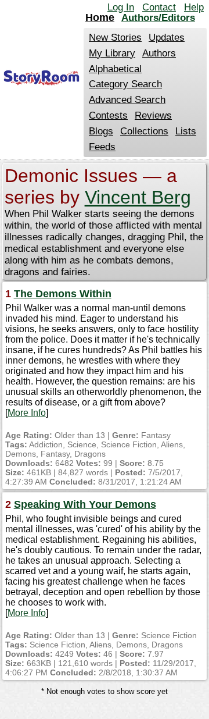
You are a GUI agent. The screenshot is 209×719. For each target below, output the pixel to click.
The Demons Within (62, 294)
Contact (159, 7)
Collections (144, 131)
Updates (167, 37)
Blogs (101, 131)
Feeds (102, 146)
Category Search (125, 84)
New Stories (115, 37)
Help (194, 7)
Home (99, 17)
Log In (120, 7)
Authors (159, 53)
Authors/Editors (158, 17)
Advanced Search (127, 99)
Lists (185, 131)
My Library (112, 53)
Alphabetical (115, 68)
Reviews (153, 115)
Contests (108, 115)
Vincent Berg (138, 197)
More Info (27, 413)
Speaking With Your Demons (85, 504)
